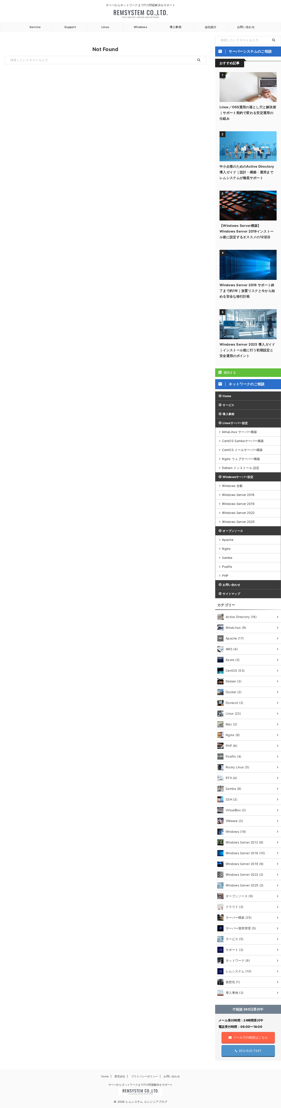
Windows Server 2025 (238, 522)
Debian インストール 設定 (240, 468)
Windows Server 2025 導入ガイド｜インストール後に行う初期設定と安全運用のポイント (247, 350)
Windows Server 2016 (238, 495)
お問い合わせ (246, 27)
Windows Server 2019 (238, 504)
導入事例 (175, 27)
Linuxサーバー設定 (235, 423)
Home (227, 396)
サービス (228, 405)
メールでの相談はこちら (250, 1037)
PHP (225, 575)
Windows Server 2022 (238, 513)
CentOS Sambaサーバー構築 (243, 441)
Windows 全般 (232, 486)
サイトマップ (231, 593)
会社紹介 (210, 27)
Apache (227, 540)
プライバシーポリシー (144, 1076)
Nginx (226, 548)
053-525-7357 (250, 1051)
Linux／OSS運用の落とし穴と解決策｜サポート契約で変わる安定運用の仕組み (248, 113)
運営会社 (119, 1076)
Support (70, 27)
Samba (227, 557)
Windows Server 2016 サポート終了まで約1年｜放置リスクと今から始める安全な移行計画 (247, 290)
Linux (105, 27)
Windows (140, 27)
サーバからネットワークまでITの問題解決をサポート (140, 1084)
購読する (229, 372)
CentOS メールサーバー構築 (242, 450)
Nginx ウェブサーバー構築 (241, 459)
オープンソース (233, 531)
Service (35, 27)
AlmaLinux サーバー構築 (239, 432)
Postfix (227, 566)
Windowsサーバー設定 (238, 477)
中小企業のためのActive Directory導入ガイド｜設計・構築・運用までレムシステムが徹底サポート (247, 172)
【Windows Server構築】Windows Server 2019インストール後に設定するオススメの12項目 (247, 231)
